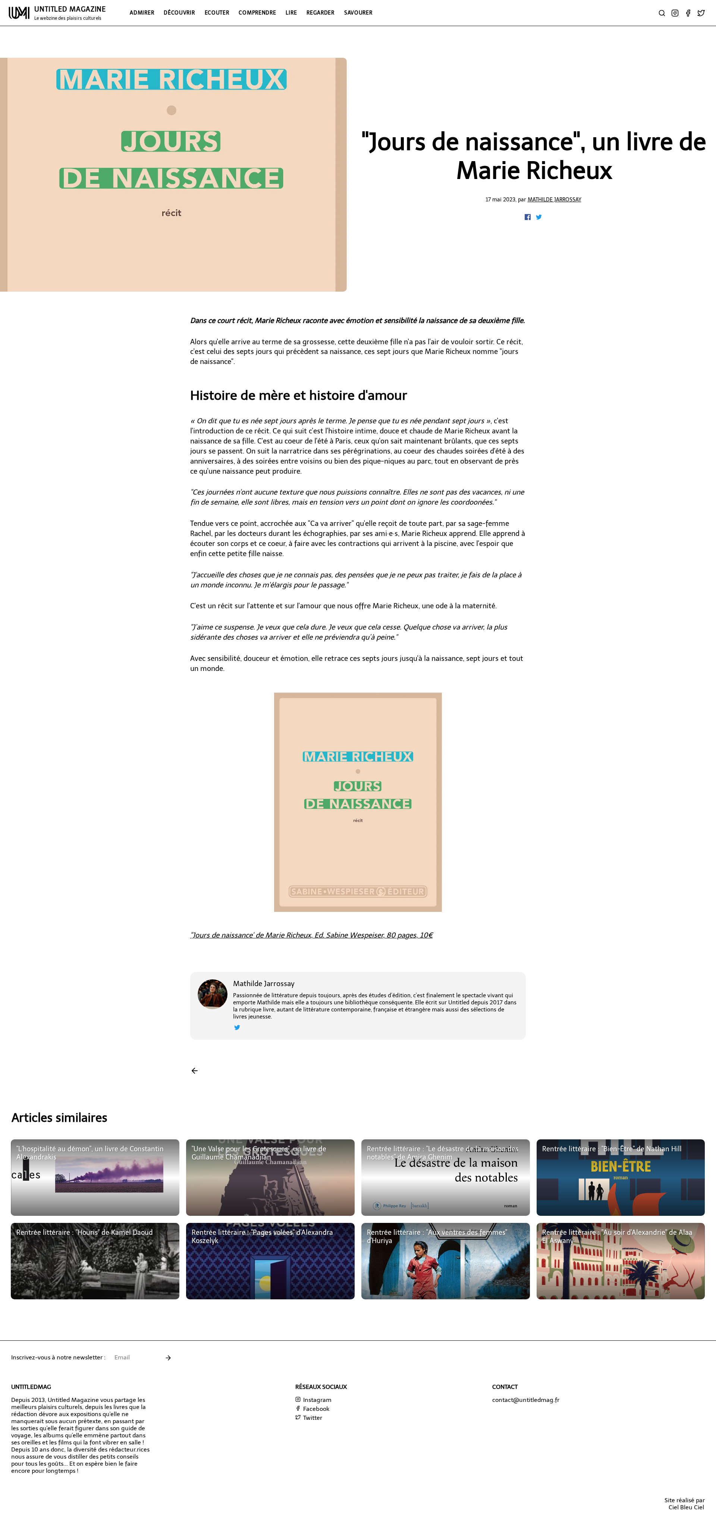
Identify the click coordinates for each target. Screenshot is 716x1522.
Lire (291, 12)
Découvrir (179, 12)
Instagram (317, 1399)
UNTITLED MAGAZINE (70, 13)
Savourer (358, 12)
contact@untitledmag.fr (525, 1399)
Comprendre (257, 12)
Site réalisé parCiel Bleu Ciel (685, 1504)
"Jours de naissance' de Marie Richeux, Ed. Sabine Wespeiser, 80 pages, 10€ (311, 935)
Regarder (321, 12)
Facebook (315, 1408)
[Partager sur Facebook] (528, 218)
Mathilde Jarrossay (554, 199)
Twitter (312, 1417)
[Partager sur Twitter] (539, 218)
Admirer (142, 12)
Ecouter (217, 12)
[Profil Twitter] (237, 1028)
